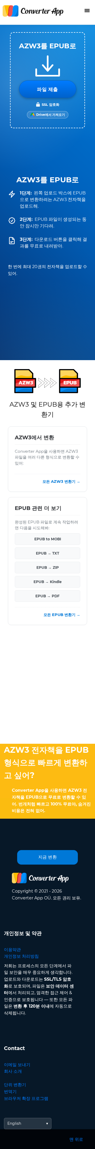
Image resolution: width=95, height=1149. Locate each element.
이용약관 (12, 949)
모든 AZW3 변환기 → (61, 481)
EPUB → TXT (47, 553)
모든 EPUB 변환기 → (62, 615)
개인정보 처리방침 (21, 956)
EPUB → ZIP (47, 568)
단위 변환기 (15, 1084)
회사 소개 (13, 1071)
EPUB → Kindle (48, 582)
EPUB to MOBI (47, 539)
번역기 (10, 1091)
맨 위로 (76, 1139)
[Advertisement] (47, 685)
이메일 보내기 (17, 1064)
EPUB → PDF (47, 596)
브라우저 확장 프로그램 (26, 1098)
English (14, 1123)
